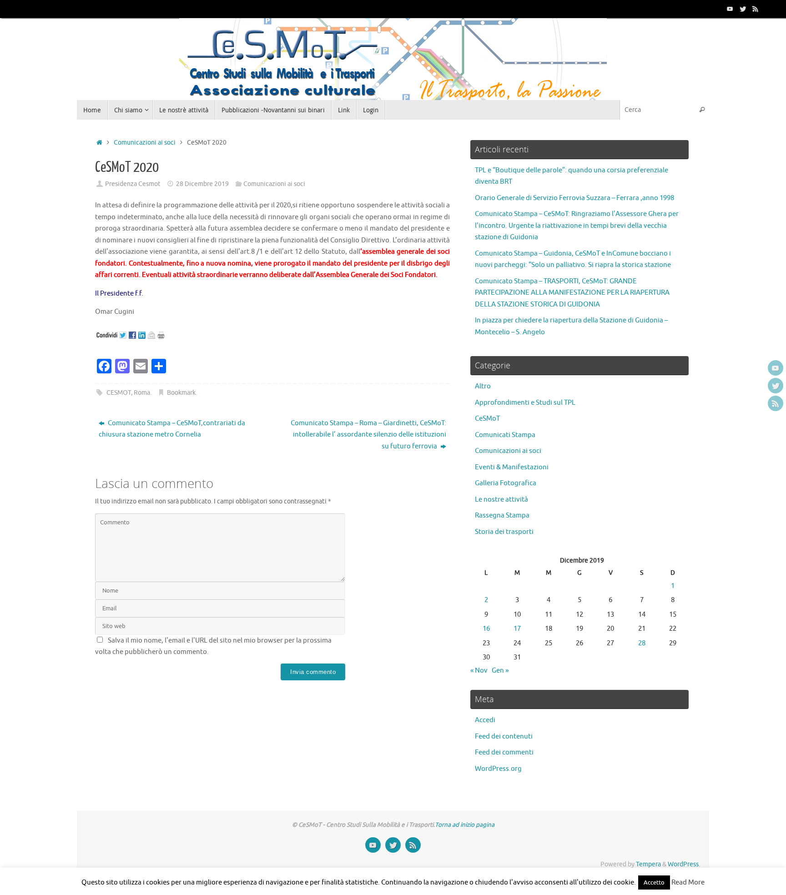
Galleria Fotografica (505, 483)
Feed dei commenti (504, 752)
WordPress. (684, 864)
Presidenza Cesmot (133, 184)
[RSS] (755, 8)
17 (517, 628)
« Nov (479, 670)
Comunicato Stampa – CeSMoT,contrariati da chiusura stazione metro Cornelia (172, 429)
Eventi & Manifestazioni (512, 467)
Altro (483, 386)
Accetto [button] (654, 882)
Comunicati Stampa (505, 435)
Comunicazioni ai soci (145, 142)
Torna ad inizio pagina (464, 825)
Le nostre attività (501, 499)
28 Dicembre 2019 (202, 184)
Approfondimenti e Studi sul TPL (525, 402)
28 (641, 643)
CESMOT (118, 393)
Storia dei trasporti (504, 532)
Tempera (648, 864)
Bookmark (181, 393)
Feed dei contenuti (504, 736)
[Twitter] (742, 8)
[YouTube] (730, 8)
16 (486, 628)
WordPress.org (498, 768)
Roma (142, 393)
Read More (688, 882)
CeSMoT (487, 418)
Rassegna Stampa (502, 515)
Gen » (500, 670)
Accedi (485, 720)
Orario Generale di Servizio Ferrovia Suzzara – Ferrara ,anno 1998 (574, 198)
